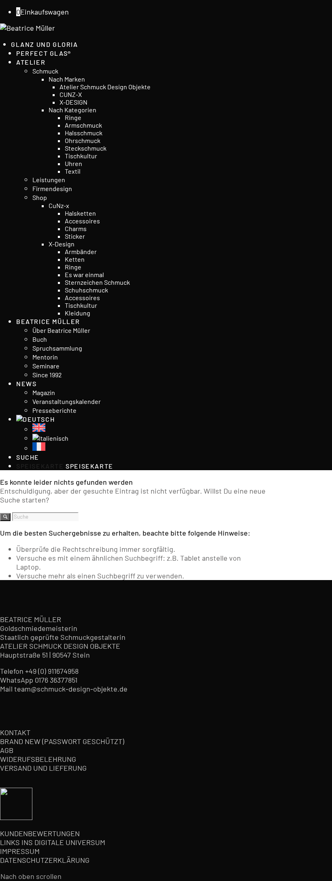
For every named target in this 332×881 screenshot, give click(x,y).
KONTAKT (15, 732)
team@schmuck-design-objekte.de (71, 688)
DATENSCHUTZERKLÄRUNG (44, 860)
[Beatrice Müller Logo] (27, 27)
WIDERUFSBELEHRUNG (38, 759)
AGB (6, 750)
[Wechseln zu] (35, 419)
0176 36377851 (56, 679)
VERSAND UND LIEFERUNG (43, 767)
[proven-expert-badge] (16, 817)
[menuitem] (138, 44)
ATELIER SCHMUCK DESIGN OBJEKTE (60, 645)
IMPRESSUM (20, 851)
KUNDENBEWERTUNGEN (40, 833)
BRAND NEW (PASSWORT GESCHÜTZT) (62, 741)
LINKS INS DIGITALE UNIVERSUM (52, 842)
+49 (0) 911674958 (52, 671)
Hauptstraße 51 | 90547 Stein (45, 654)
